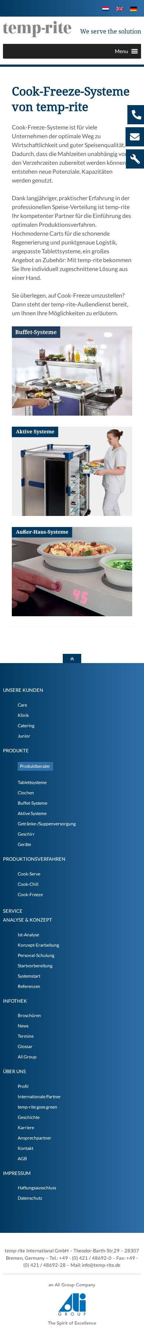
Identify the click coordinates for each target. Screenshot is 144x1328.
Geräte (24, 844)
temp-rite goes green (37, 1107)
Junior (24, 736)
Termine (26, 1036)
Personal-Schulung (36, 955)
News (23, 1026)
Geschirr (26, 834)
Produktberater (35, 766)
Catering (26, 725)
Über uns (14, 1071)
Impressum (17, 1173)
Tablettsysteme (32, 782)
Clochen (26, 792)
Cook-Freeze (30, 894)
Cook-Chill (28, 884)
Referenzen (29, 986)
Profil (23, 1086)
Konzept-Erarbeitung (38, 945)
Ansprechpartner (34, 1138)
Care (22, 705)
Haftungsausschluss (37, 1187)
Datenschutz (30, 1198)
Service (13, 911)
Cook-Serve (29, 874)
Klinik (23, 715)
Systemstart (29, 976)
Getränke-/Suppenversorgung (47, 823)
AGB (22, 1158)
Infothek (15, 1001)
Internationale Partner (39, 1096)
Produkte (16, 750)
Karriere (26, 1127)
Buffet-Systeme (32, 803)
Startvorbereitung (35, 965)
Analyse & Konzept (27, 920)
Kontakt (25, 1148)
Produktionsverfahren (34, 859)
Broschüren (29, 1015)
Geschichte (29, 1117)
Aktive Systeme (32, 813)
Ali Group (27, 1057)
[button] (121, 51)
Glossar (25, 1046)
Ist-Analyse (28, 934)
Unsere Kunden (23, 690)
